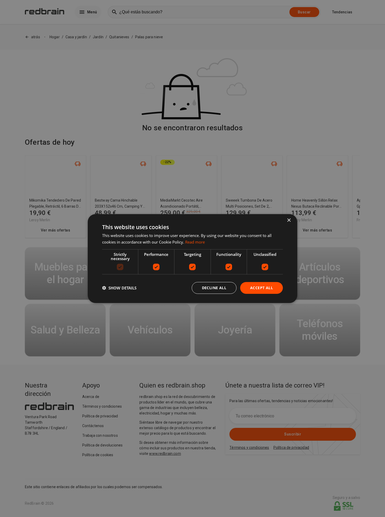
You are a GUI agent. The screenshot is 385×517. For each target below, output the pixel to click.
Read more (195, 242)
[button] (119, 288)
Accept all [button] (261, 287)
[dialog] (192, 258)
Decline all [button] (214, 287)
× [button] (289, 220)
